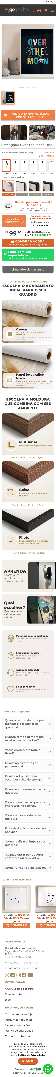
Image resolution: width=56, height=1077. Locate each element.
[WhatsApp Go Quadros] (7, 975)
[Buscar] (32, 10)
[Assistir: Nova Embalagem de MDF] (14, 132)
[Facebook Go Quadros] (24, 975)
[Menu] (52, 10)
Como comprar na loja (18, 1014)
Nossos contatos (15, 994)
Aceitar (30, 1061)
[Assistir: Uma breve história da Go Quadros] (42, 132)
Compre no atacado (17, 1036)
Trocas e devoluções (17, 1025)
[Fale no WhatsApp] (48, 1069)
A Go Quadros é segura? (19, 988)
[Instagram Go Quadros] (18, 975)
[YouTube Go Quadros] (30, 975)
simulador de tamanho (28, 269)
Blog (8, 999)
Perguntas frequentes (19, 1019)
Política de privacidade (19, 1030)
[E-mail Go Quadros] (12, 975)
